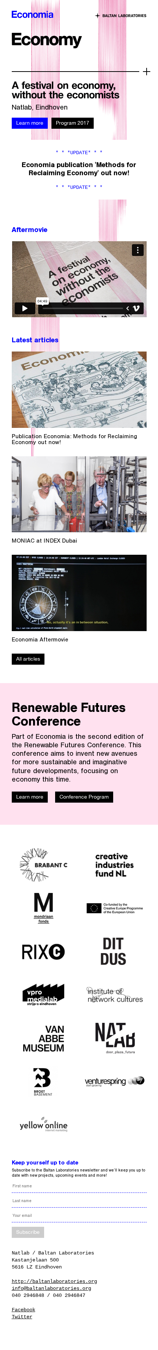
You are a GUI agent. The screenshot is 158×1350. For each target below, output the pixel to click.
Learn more (29, 123)
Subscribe (28, 1232)
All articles (28, 658)
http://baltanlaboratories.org (54, 1281)
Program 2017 (72, 123)
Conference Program (84, 796)
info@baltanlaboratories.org (51, 1288)
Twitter (22, 1317)
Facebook (23, 1310)
